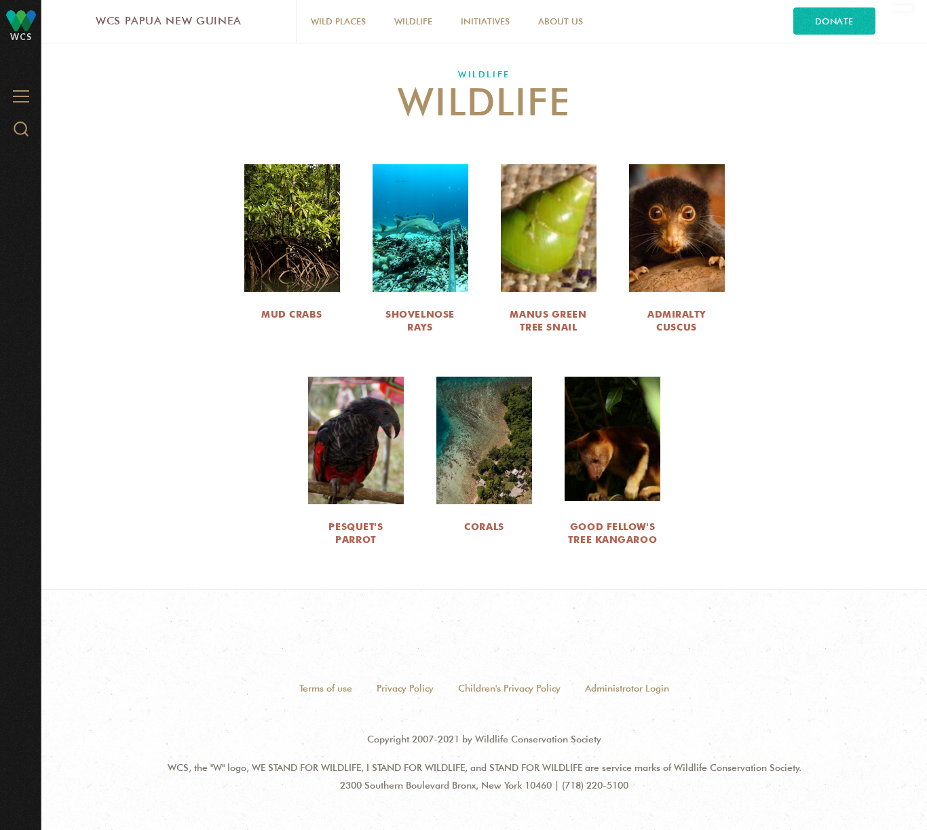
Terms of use (325, 688)
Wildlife (413, 21)
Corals (484, 526)
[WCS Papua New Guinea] (21, 20)
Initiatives (485, 21)
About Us (560, 21)
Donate (834, 21)
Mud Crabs (291, 314)
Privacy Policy (405, 688)
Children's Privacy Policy (509, 688)
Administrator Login (627, 688)
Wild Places (338, 21)
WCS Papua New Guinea (169, 20)
